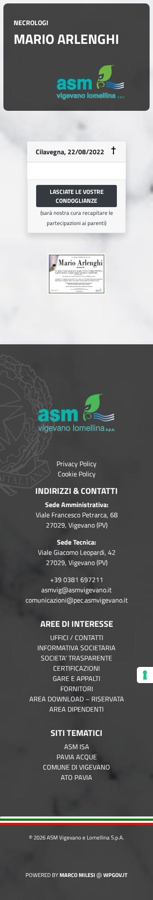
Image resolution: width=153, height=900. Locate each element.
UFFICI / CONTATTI (76, 637)
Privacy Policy (76, 464)
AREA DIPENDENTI (76, 709)
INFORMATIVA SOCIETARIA (76, 648)
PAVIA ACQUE (77, 757)
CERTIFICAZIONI (76, 668)
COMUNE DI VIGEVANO (76, 767)
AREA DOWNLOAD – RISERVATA (76, 699)
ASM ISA (76, 746)
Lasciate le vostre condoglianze (77, 196)
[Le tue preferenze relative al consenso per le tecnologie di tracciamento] (145, 675)
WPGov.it (115, 875)
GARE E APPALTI (76, 678)
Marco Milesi (77, 875)
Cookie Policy (77, 474)
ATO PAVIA (76, 777)
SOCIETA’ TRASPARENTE (76, 658)
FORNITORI (76, 689)
